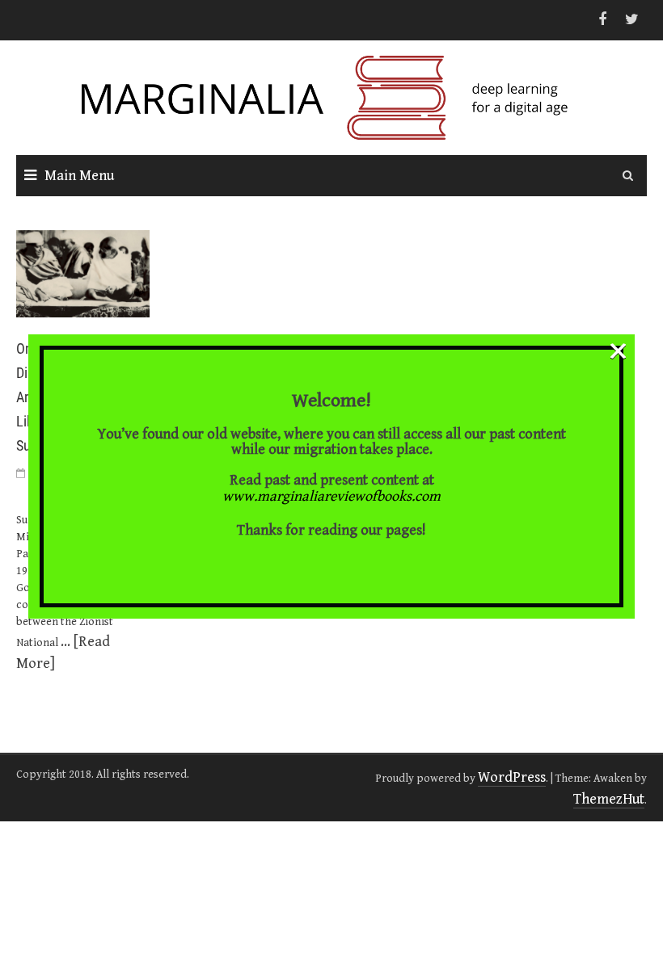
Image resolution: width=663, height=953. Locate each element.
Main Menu (79, 175)
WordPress (512, 777)
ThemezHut (608, 799)
